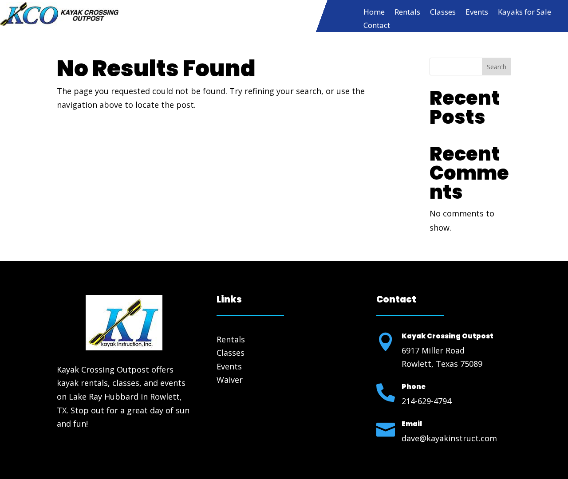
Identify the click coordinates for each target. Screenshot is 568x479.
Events (476, 13)
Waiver (230, 379)
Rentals (407, 13)
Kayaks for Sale (524, 13)
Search (496, 67)
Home (374, 13)
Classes (443, 13)
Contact (376, 26)
